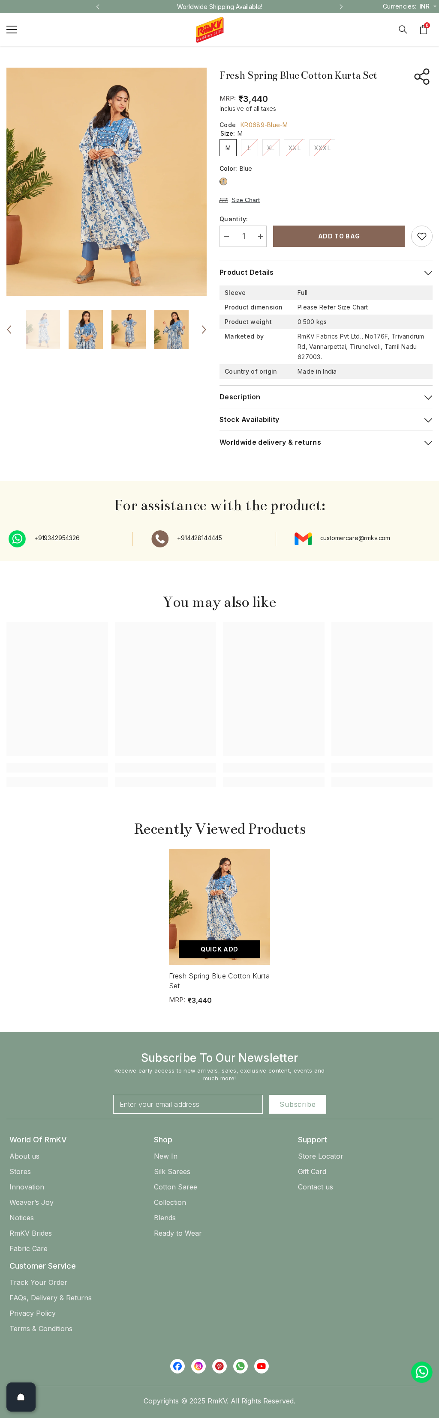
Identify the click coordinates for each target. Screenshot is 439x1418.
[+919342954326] (19, 538)
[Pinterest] (219, 1366)
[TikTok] (240, 1366)
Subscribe (298, 1104)
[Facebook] (177, 1366)
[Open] (21, 1397)
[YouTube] (261, 1366)
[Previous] (98, 7)
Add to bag (339, 236)
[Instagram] (198, 1366)
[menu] (11, 29)
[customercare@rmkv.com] (305, 538)
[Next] (341, 7)
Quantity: (234, 219)
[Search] (403, 29)
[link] (57, 767)
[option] (220, 6)
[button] (9, 329)
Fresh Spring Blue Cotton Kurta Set (219, 981)
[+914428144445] (162, 538)
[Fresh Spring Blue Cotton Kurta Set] (220, 907)
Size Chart (246, 199)
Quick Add (219, 949)
